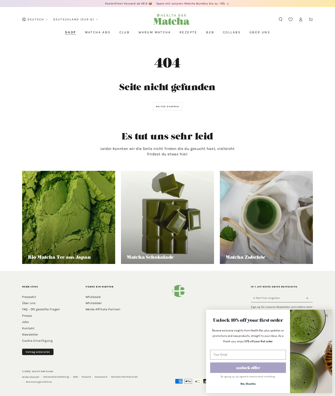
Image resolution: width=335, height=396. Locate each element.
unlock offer (248, 367)
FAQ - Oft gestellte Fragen (41, 309)
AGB (75, 376)
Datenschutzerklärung (56, 376)
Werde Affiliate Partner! (102, 309)
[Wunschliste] (291, 19)
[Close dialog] (326, 315)
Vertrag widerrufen (38, 351)
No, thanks (248, 383)
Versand (86, 376)
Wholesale (93, 297)
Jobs (25, 322)
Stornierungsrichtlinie (39, 381)
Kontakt (28, 328)
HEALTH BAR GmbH (42, 371)
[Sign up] (308, 298)
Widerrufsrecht (30, 377)
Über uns (29, 303)
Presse (27, 315)
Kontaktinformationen (124, 376)
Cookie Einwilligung (37, 340)
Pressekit (29, 297)
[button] (280, 19)
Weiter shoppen (167, 106)
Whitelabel (93, 303)
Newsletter (30, 334)
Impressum (101, 376)
